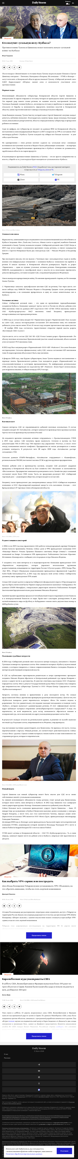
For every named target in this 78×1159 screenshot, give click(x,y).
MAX (35, 167)
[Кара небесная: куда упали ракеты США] (4, 1007)
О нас (6, 1054)
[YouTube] (39, 1070)
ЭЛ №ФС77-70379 (44, 1096)
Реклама (7, 1058)
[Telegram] (39, 1064)
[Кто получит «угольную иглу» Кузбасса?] (4, 67)
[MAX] (39, 1089)
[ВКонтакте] (39, 1077)
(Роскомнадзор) (20, 1096)
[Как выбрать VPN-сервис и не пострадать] (4, 906)
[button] (3, 3)
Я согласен (64, 1151)
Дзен (47, 170)
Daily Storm (39, 3)
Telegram (41, 170)
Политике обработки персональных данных (24, 1154)
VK (52, 170)
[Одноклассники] (39, 1083)
